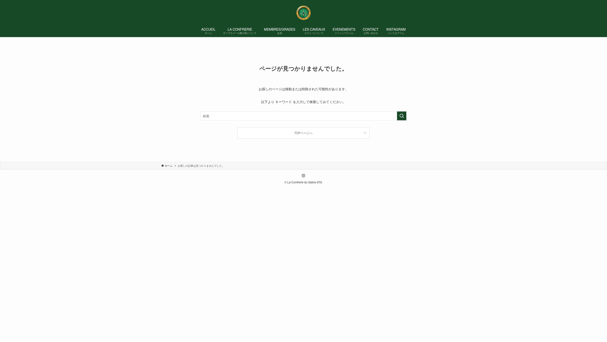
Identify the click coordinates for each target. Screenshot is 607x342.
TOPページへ (303, 133)
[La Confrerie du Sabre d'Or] (303, 13)
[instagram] (303, 176)
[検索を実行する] (401, 115)
